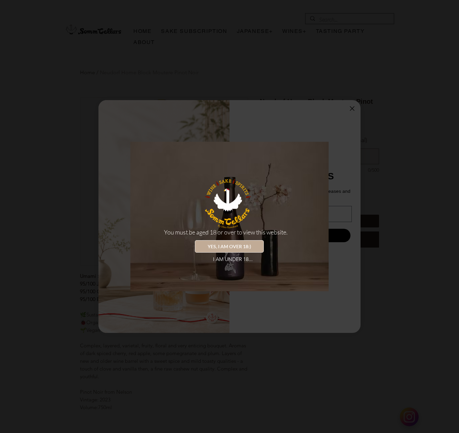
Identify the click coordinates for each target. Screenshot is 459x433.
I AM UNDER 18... (233, 259)
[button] (229, 246)
